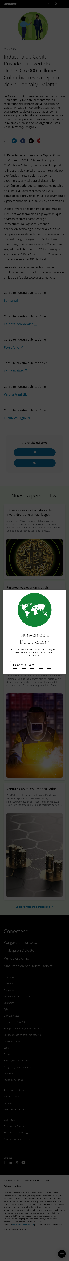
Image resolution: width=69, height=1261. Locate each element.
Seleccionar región (24, 664)
